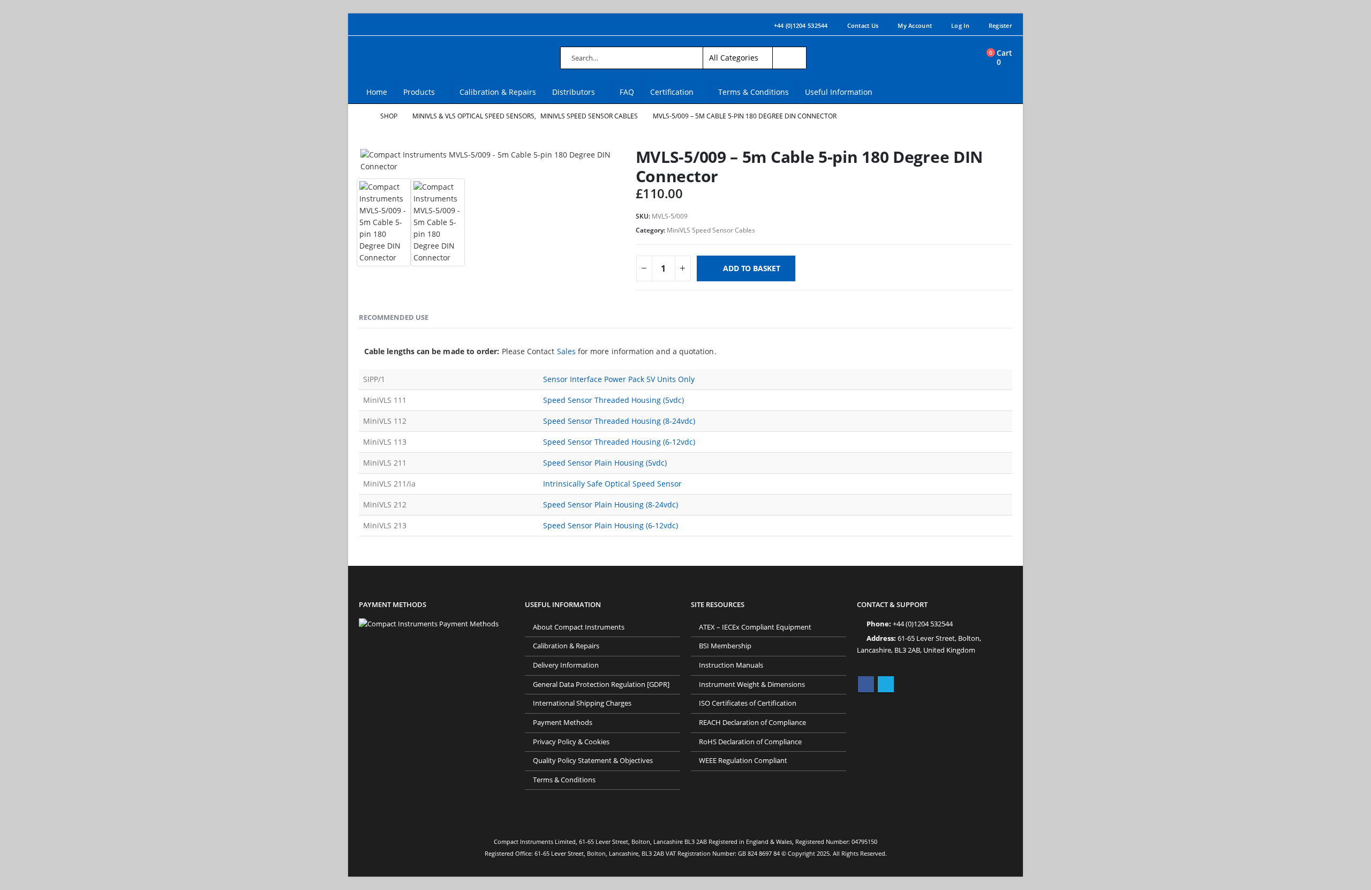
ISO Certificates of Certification (747, 703)
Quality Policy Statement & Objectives (593, 760)
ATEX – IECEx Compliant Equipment (755, 627)
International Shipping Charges (582, 703)
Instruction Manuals (731, 665)
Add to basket (751, 268)
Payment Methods (562, 722)
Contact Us (863, 25)
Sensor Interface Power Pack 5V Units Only (619, 379)
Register (1000, 25)
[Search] (789, 58)
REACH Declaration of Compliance (752, 722)
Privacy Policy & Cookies (571, 741)
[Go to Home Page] (362, 116)
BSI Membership (725, 645)
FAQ (627, 92)
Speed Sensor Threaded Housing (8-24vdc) (619, 421)
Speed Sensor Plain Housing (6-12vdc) (610, 525)
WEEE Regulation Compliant (743, 760)
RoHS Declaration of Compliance (750, 741)
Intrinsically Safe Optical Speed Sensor (612, 483)
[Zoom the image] (429, 624)
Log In (960, 25)
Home (376, 92)
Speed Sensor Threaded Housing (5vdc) (613, 400)
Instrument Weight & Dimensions (752, 684)
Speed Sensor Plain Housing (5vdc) (605, 463)
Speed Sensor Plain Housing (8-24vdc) (610, 504)
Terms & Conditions (753, 92)
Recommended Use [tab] (393, 317)
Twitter (886, 684)
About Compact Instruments (578, 627)
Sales (566, 351)
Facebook (866, 684)
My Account (915, 25)
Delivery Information (566, 665)
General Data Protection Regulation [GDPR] (601, 684)
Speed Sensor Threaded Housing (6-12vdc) (619, 442)
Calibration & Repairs (497, 92)
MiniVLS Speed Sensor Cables (711, 230)
